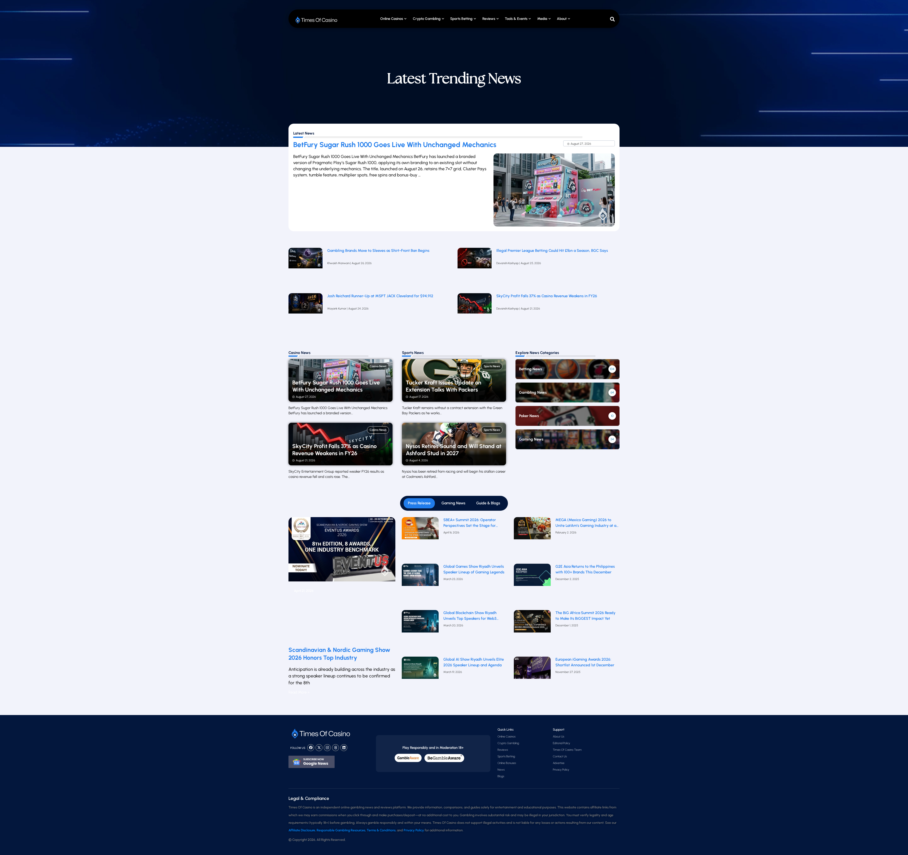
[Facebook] (310, 747)
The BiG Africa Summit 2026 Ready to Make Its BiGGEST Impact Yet (585, 616)
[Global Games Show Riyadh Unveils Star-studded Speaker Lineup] (420, 586)
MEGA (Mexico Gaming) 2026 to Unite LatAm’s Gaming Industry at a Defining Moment (585, 523)
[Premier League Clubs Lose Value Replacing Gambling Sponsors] (305, 268)
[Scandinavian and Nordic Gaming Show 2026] (341, 579)
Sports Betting (461, 19)
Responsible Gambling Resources (341, 830)
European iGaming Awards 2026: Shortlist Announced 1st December (584, 662)
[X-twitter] (319, 747)
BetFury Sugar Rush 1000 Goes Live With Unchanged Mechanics (394, 144)
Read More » (299, 692)
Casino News (378, 366)
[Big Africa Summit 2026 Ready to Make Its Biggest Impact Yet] (532, 632)
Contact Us (560, 756)
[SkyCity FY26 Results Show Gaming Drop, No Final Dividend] (475, 313)
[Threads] (335, 747)
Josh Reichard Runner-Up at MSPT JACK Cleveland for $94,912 (380, 296)
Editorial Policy (561, 743)
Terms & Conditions (381, 830)
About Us (558, 736)
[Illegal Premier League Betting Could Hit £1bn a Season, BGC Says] (475, 268)
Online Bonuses (507, 763)
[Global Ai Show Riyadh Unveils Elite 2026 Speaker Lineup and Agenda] (420, 679)
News (501, 769)
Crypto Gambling (427, 19)
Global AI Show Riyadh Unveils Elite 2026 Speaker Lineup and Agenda (473, 662)
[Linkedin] (343, 747)
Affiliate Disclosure (301, 830)
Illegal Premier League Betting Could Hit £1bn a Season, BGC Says (552, 250)
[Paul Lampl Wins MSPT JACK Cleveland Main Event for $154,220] (305, 313)
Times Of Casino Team (567, 749)
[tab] (419, 503)
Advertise (558, 763)
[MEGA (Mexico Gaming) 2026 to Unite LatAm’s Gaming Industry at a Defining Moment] (532, 539)
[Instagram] (327, 747)
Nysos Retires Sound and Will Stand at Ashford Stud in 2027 (453, 450)
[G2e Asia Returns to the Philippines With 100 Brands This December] (532, 586)
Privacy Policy (561, 769)
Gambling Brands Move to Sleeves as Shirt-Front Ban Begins (378, 250)
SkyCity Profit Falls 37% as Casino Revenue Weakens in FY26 (546, 296)
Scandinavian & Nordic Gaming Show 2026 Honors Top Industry (339, 653)
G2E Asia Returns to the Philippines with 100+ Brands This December (585, 569)
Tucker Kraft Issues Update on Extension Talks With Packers (443, 386)
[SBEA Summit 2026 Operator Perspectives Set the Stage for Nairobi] (420, 539)
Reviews (503, 749)
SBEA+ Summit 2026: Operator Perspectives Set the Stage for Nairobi (469, 523)
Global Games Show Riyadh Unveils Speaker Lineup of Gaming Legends (473, 569)
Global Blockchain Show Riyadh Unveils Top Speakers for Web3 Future (470, 616)
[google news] (311, 762)
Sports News (492, 366)
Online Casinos (391, 19)
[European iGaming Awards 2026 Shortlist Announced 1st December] (532, 679)
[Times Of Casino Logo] (316, 20)
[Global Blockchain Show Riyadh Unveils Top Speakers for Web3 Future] (420, 632)
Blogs (501, 776)
